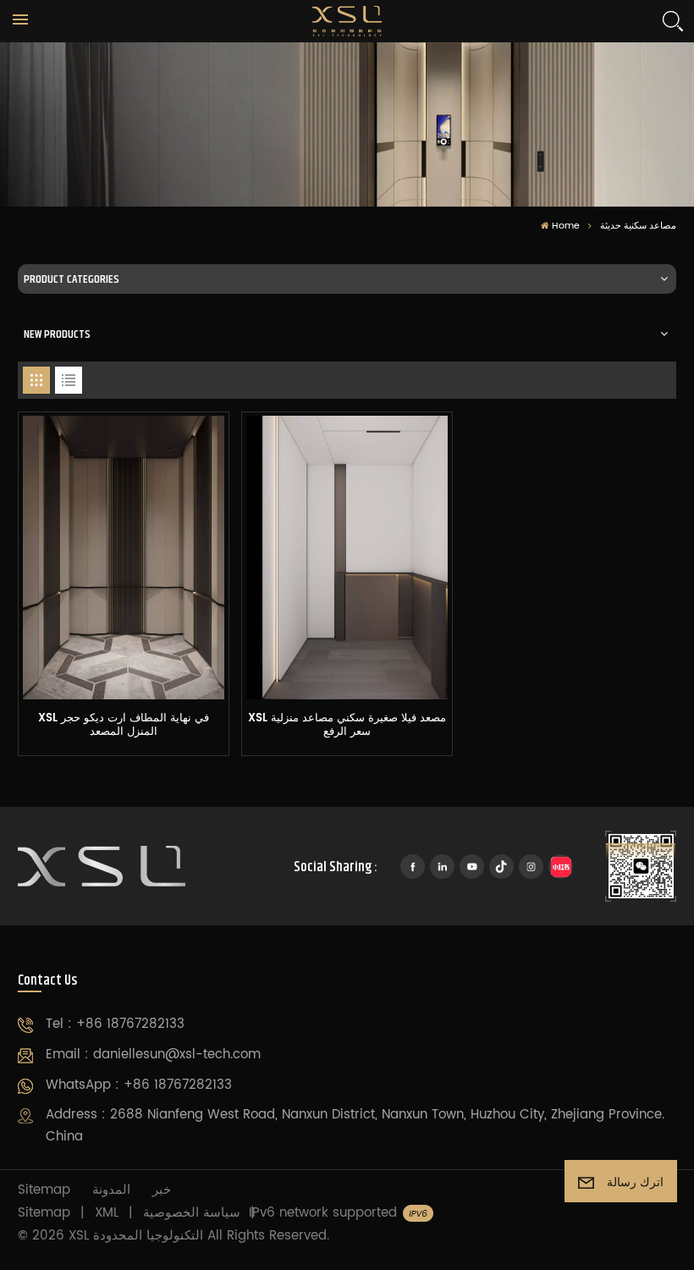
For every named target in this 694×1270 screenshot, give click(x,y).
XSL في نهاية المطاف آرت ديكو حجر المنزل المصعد (123, 726)
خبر (161, 1190)
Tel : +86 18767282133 (115, 1024)
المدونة (111, 1190)
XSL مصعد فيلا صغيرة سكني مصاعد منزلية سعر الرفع (347, 726)
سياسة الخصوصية (191, 1212)
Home (566, 226)
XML (106, 1212)
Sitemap (44, 1190)
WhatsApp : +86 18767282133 (139, 1085)
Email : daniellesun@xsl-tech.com (153, 1054)
